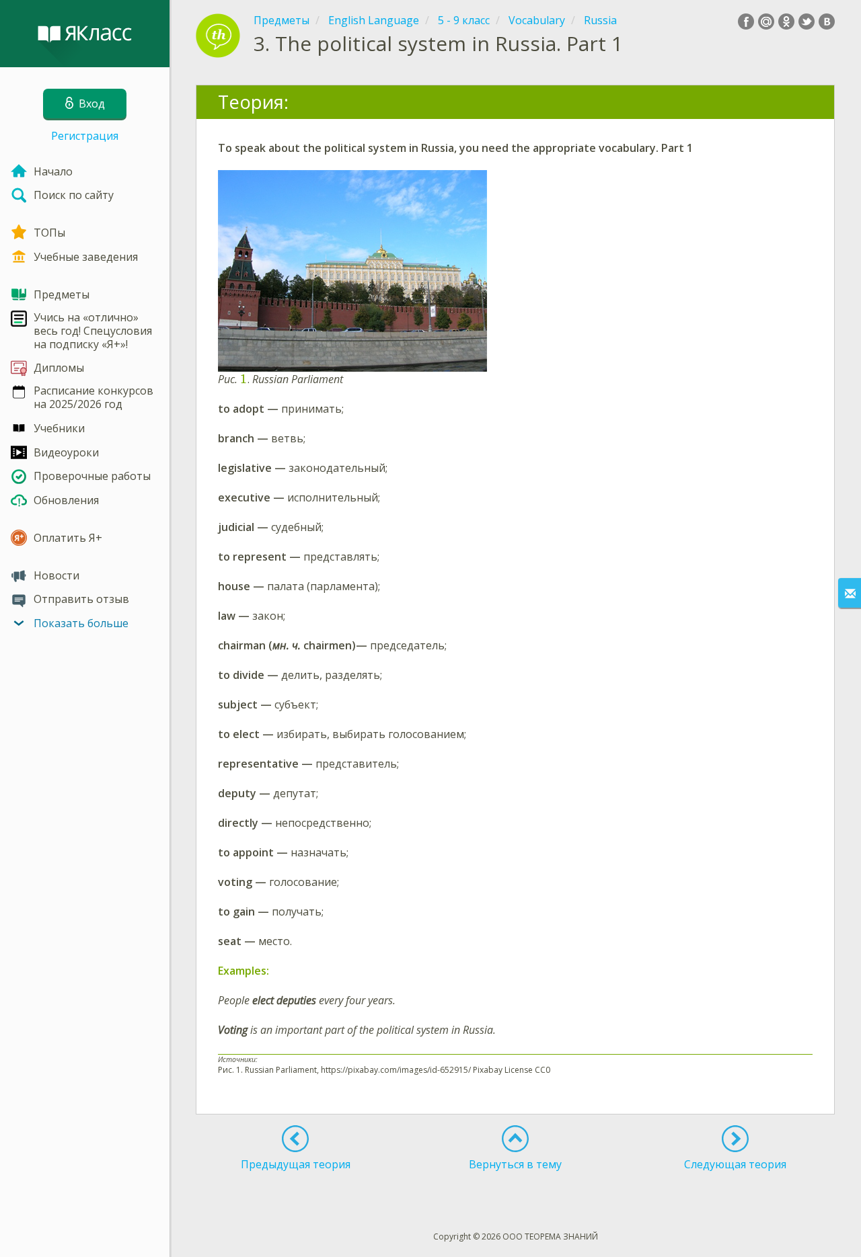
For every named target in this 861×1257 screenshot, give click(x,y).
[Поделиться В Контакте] (827, 21)
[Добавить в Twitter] (806, 21)
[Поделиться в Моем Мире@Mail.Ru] (766, 21)
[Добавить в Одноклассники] (786, 21)
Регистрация (84, 136)
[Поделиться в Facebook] (746, 21)
